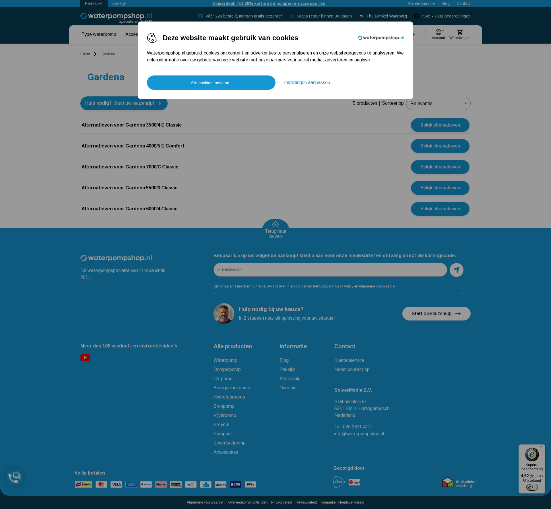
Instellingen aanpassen (307, 82)
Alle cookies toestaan (210, 82)
